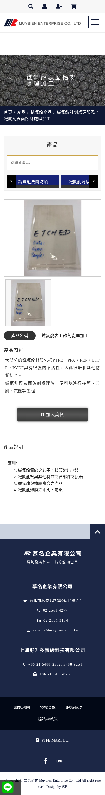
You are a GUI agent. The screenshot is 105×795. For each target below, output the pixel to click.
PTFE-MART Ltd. (56, 740)
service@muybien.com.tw (55, 630)
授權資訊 (48, 708)
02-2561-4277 (55, 610)
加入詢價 (55, 414)
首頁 (8, 112)
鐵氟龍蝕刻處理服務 (76, 112)
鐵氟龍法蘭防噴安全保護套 (38, 182)
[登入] (44, 6)
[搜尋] (30, 6)
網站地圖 (22, 708)
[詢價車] (74, 6)
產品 (21, 112)
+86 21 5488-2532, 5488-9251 (55, 664)
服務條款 (74, 708)
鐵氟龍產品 (41, 112)
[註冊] (59, 6)
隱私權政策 (48, 719)
